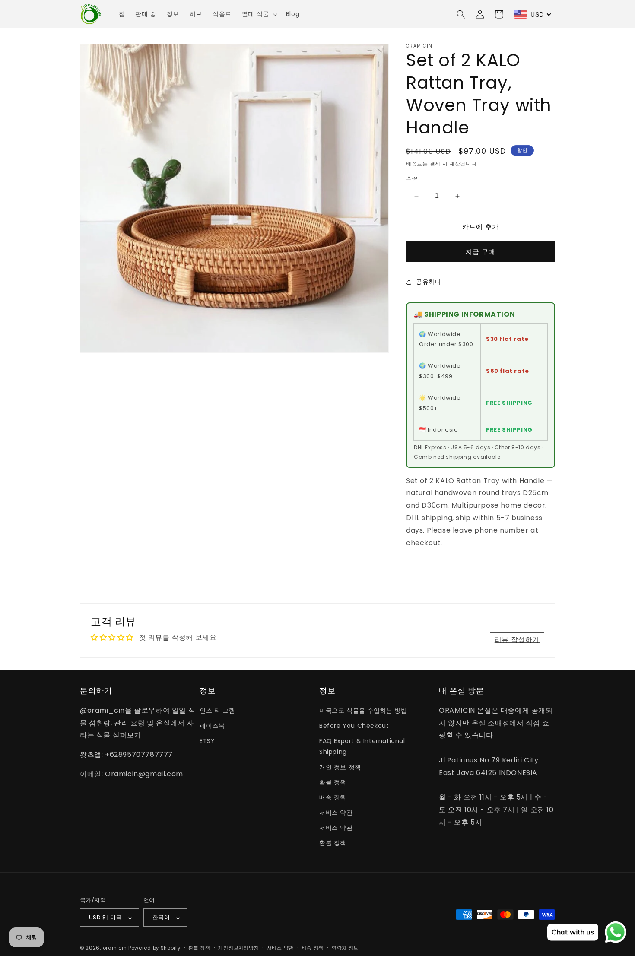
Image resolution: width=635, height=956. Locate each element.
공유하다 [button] (428, 282)
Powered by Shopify (154, 948)
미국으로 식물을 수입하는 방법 (363, 710)
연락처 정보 (345, 947)
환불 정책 (332, 782)
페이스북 (212, 725)
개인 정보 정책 (340, 766)
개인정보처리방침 (238, 947)
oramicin (115, 948)
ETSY (207, 741)
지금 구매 (480, 251)
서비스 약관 (336, 812)
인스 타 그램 (217, 710)
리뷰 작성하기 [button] (517, 639)
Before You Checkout (354, 725)
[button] (259, 14)
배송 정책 (332, 797)
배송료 (414, 163)
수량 (412, 179)
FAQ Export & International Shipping (362, 746)
